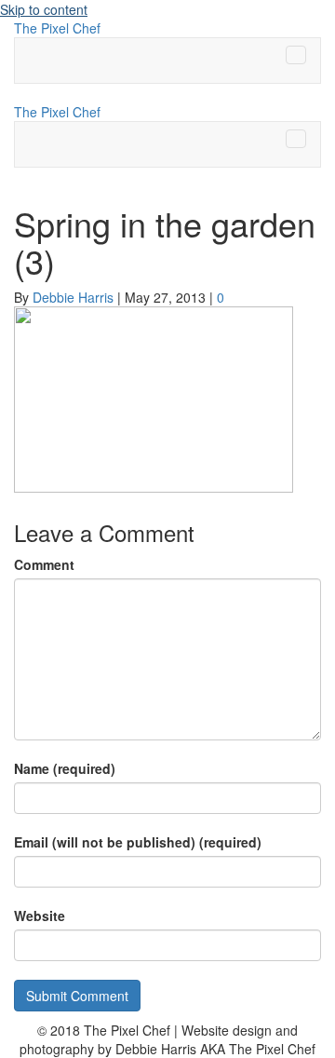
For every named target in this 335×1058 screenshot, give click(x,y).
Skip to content (43, 9)
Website (39, 915)
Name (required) (64, 768)
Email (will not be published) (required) (137, 842)
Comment (44, 564)
